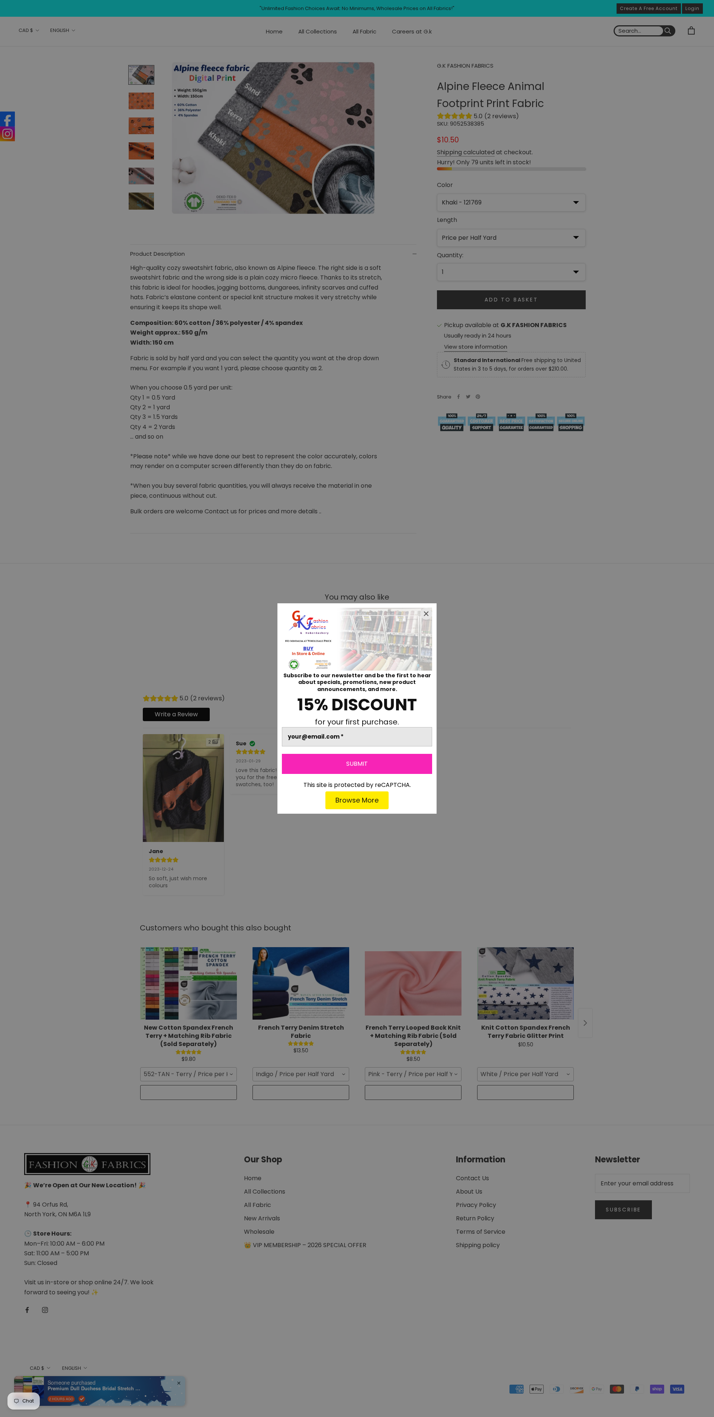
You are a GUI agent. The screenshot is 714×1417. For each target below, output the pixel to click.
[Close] (426, 614)
